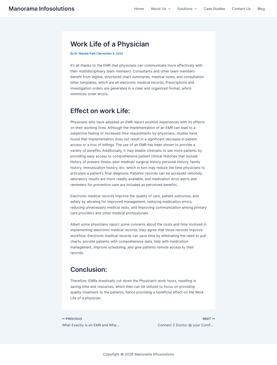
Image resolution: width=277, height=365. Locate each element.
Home (139, 8)
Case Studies (214, 8)
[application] (168, 8)
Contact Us (241, 8)
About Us (158, 8)
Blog (261, 8)
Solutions (184, 8)
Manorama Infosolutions (41, 8)
